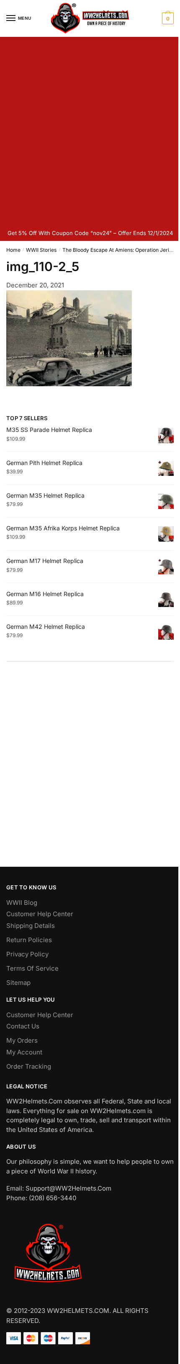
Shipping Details (30, 926)
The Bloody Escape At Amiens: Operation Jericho (120, 250)
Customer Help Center (39, 914)
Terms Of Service (32, 968)
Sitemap (18, 983)
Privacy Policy (27, 954)
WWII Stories (41, 250)
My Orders (22, 1040)
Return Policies (29, 940)
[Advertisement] (90, 131)
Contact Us (22, 1026)
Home (13, 250)
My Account (24, 1052)
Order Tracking (28, 1066)
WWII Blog (21, 903)
